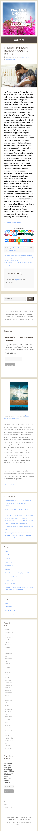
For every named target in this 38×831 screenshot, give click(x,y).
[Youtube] (11, 234)
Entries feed (8, 606)
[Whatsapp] (21, 231)
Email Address (10, 353)
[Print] (29, 231)
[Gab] (24, 231)
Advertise (7, 555)
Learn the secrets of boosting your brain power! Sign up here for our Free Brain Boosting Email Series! (9, 773)
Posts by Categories (11, 576)
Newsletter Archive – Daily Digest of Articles (18, 573)
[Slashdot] (32, 234)
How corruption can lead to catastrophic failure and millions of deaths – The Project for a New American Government (18, 535)
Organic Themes (26, 822)
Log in (7, 603)
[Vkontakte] (27, 231)
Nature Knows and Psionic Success (19, 17)
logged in (18, 279)
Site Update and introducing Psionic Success (8, 659)
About (7, 551)
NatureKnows (25, 57)
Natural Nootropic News (20, 248)
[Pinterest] (13, 231)
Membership (9, 565)
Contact (7, 558)
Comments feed (10, 610)
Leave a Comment (11, 59)
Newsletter (8, 569)
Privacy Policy (8, 807)
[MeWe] (16, 231)
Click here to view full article (12, 222)
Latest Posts (8, 562)
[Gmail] (8, 234)
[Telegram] (13, 234)
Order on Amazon (9, 484)
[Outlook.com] (16, 234)
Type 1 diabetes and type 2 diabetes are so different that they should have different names (18, 503)
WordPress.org (9, 614)
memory (12, 250)
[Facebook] (6, 231)
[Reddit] (11, 231)
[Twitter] (8, 231)
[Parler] (5, 234)
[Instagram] (32, 231)
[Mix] (19, 231)
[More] (19, 238)
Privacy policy (9, 580)
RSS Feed (19, 825)
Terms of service (10, 583)
